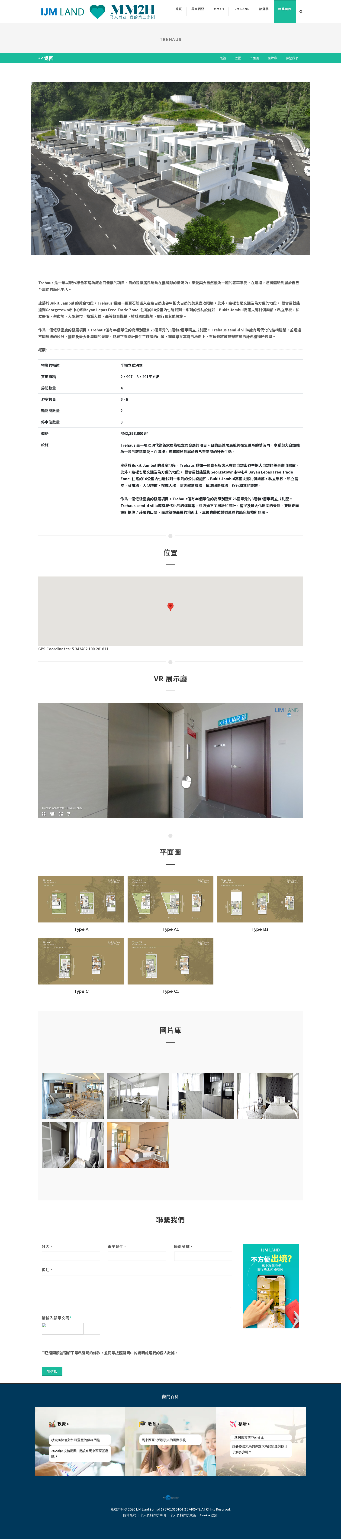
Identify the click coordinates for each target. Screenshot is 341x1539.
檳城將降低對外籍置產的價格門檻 (75, 1440)
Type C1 (170, 991)
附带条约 (129, 1515)
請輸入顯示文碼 (56, 1318)
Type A (81, 929)
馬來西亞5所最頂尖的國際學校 (164, 1440)
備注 (47, 1269)
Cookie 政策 (208, 1515)
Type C (81, 991)
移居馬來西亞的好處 (249, 1437)
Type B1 (259, 929)
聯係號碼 (183, 1246)
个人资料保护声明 (153, 1515)
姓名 (47, 1246)
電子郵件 (117, 1246)
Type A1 (170, 929)
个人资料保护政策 (183, 1515)
